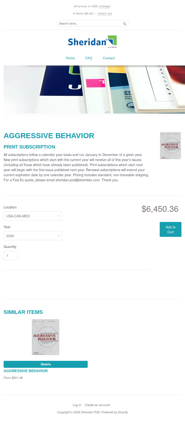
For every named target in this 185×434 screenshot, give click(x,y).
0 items (84, 13)
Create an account (97, 405)
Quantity (10, 246)
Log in (77, 405)
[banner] (92, 41)
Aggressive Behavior (26, 371)
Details (46, 364)
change (105, 6)
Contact (109, 58)
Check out (105, 13)
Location (10, 207)
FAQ (89, 58)
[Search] (124, 23)
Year (7, 226)
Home (70, 58)
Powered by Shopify (114, 412)
